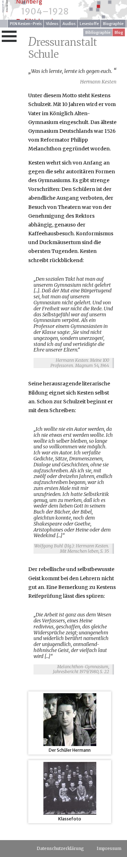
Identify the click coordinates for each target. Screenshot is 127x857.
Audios (68, 23)
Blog (119, 32)
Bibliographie (97, 32)
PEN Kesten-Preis (26, 23)
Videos (52, 23)
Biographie (113, 23)
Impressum (109, 848)
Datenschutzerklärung (60, 848)
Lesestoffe (89, 23)
